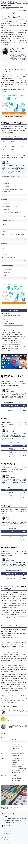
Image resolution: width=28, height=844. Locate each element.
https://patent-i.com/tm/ (7, 637)
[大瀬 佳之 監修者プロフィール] (19, 51)
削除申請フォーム (18, 697)
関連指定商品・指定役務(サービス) (11, 176)
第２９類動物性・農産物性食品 (11, 452)
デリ (4, 231)
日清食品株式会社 (7, 272)
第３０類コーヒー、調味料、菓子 (10, 448)
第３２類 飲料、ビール (8, 209)
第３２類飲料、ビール (11, 455)
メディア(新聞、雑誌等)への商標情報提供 (13, 325)
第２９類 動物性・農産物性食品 (10, 206)
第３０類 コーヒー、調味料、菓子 (12, 7)
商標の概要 (6, 313)
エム (4, 228)
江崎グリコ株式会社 (6, 8)
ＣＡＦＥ (5, 254)
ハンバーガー (6, 186)
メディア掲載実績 (7, 831)
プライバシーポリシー (8, 839)
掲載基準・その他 (7, 833)
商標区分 (5, 199)
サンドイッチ (6, 183)
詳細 (25, 194)
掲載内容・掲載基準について (10, 327)
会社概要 (5, 835)
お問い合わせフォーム (17, 772)
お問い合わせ (6, 837)
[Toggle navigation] (26, 1)
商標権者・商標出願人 (8, 265)
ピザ (4, 7)
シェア (9, 5)
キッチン (21, 7)
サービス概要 (6, 829)
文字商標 (5, 243)
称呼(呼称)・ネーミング (8, 220)
